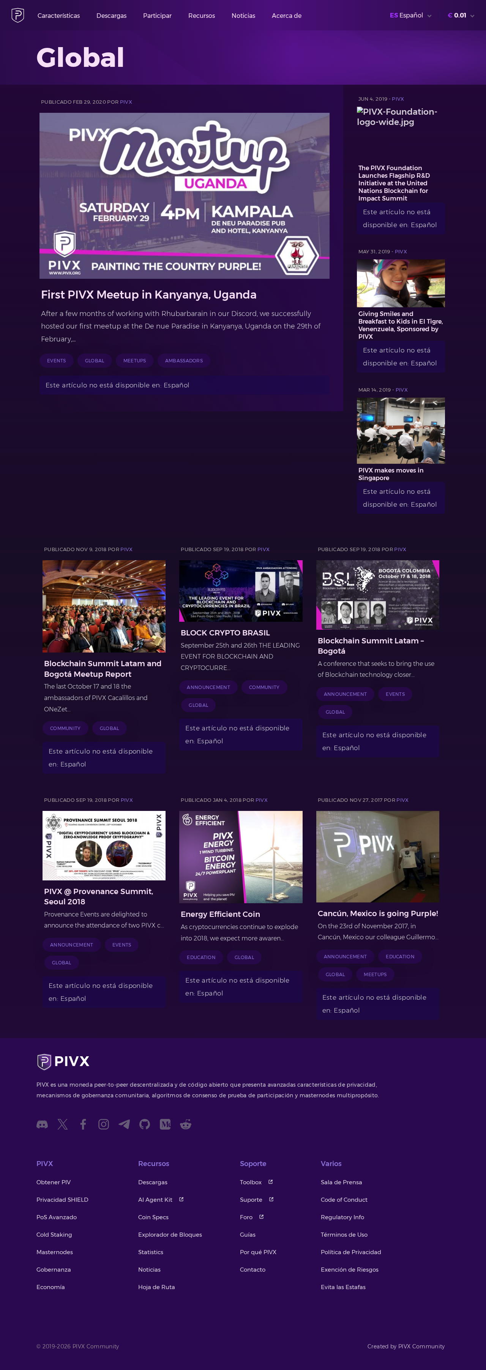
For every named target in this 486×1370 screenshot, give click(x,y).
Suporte (251, 1199)
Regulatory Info (342, 1217)
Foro (246, 1217)
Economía (50, 1287)
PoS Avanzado (56, 1217)
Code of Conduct (344, 1199)
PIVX (126, 102)
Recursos (201, 15)
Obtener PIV (53, 1182)
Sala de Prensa (341, 1182)
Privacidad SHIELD (62, 1199)
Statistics (150, 1252)
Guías (248, 1234)
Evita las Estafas (343, 1287)
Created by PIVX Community (406, 1346)
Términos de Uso (344, 1234)
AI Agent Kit (155, 1199)
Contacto (252, 1269)
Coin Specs (153, 1217)
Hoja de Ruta (156, 1287)
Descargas (111, 15)
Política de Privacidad (351, 1252)
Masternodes (54, 1252)
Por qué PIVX (258, 1252)
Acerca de (286, 15)
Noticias (243, 15)
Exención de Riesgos (350, 1269)
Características (59, 15)
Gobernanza (53, 1269)
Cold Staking (54, 1234)
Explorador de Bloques (170, 1234)
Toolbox (251, 1182)
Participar (157, 15)
